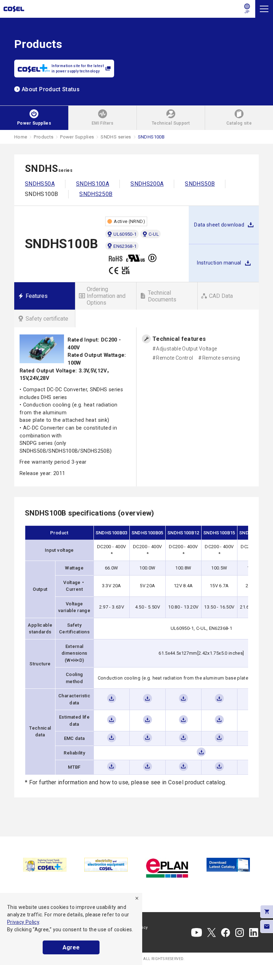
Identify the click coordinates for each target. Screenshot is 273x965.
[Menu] (264, 9)
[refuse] (137, 898)
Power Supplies (77, 137)
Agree (71, 947)
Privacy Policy (23, 922)
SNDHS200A (147, 183)
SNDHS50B (200, 183)
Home (20, 137)
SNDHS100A (92, 183)
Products (43, 137)
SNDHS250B (95, 194)
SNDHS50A (40, 183)
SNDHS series (116, 137)
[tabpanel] (44, 865)
